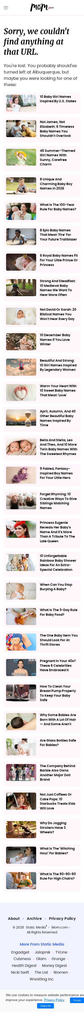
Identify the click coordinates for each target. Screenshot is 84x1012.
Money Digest (54, 966)
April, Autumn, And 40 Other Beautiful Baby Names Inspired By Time (58, 418)
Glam (41, 959)
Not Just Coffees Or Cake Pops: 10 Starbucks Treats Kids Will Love (57, 801)
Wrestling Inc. (42, 979)
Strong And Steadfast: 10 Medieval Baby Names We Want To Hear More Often (58, 288)
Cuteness (22, 959)
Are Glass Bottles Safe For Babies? (58, 743)
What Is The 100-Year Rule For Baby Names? (58, 207)
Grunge (58, 959)
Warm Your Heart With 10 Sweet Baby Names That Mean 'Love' (58, 391)
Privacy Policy (62, 919)
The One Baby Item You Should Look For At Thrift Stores (59, 640)
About (14, 919)
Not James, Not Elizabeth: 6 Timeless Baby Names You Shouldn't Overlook (57, 129)
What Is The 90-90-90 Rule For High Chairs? (58, 877)
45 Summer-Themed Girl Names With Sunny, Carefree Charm (57, 157)
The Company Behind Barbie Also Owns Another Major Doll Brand (57, 773)
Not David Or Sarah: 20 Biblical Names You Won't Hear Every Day (58, 314)
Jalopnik (42, 952)
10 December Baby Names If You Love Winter (55, 340)
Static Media (36, 927)
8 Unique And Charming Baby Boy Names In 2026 (56, 184)
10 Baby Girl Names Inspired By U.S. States (58, 99)
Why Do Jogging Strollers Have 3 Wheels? (53, 828)
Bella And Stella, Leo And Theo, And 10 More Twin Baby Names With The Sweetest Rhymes (58, 447)
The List (41, 972)
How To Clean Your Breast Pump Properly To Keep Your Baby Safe (58, 693)
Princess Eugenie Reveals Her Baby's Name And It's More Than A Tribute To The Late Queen (57, 532)
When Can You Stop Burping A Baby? (56, 587)
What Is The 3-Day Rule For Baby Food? (58, 612)
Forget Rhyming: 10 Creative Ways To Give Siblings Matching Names (58, 501)
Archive (34, 919)
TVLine (61, 952)
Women (60, 972)
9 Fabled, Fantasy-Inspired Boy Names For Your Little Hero (56, 473)
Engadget (20, 952)
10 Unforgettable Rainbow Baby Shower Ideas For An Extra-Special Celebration (58, 563)
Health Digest (24, 966)
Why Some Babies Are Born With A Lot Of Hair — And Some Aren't (58, 719)
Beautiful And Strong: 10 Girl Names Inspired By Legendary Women (58, 365)
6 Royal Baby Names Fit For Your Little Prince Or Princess (59, 260)
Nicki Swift (20, 972)
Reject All (45, 1006)
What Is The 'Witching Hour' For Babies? (57, 851)
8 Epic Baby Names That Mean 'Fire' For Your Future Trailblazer (58, 235)
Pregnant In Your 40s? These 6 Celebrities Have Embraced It (58, 665)
